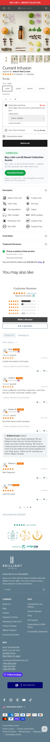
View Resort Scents (15, 173)
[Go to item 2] (14, 59)
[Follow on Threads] (17, 700)
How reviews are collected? (14, 514)
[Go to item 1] (6, 59)
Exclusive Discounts (11, 635)
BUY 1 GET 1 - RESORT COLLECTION (25, 3)
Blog (4, 608)
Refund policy (25, 732)
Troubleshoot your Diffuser (35, 605)
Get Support (33, 620)
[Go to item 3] (22, 59)
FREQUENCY (14, 114)
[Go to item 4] (30, 59)
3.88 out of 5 (32, 293)
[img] (8, 358)
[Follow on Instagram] (11, 700)
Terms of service (9, 732)
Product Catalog (9, 626)
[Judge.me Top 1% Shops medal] (37, 535)
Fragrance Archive (10, 617)
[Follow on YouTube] (24, 700)
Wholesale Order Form (12, 622)
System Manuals (35, 611)
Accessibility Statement (37, 632)
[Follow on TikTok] (30, 700)
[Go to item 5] (39, 59)
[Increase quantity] (15, 99)
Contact (6, 613)
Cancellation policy (13, 735)
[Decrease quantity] (6, 99)
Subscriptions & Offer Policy (36, 625)
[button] (8, 74)
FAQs (30, 616)
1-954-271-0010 (9, 666)
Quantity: (6, 94)
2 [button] (24, 507)
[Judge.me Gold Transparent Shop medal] (25, 535)
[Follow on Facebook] (4, 700)
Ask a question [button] (25, 326)
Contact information (25, 729)
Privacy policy (8, 729)
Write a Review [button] (25, 319)
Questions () (23, 335)
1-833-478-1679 (9, 669)
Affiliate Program (9, 630)
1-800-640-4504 (9, 663)
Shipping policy (39, 732)
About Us (6, 604)
